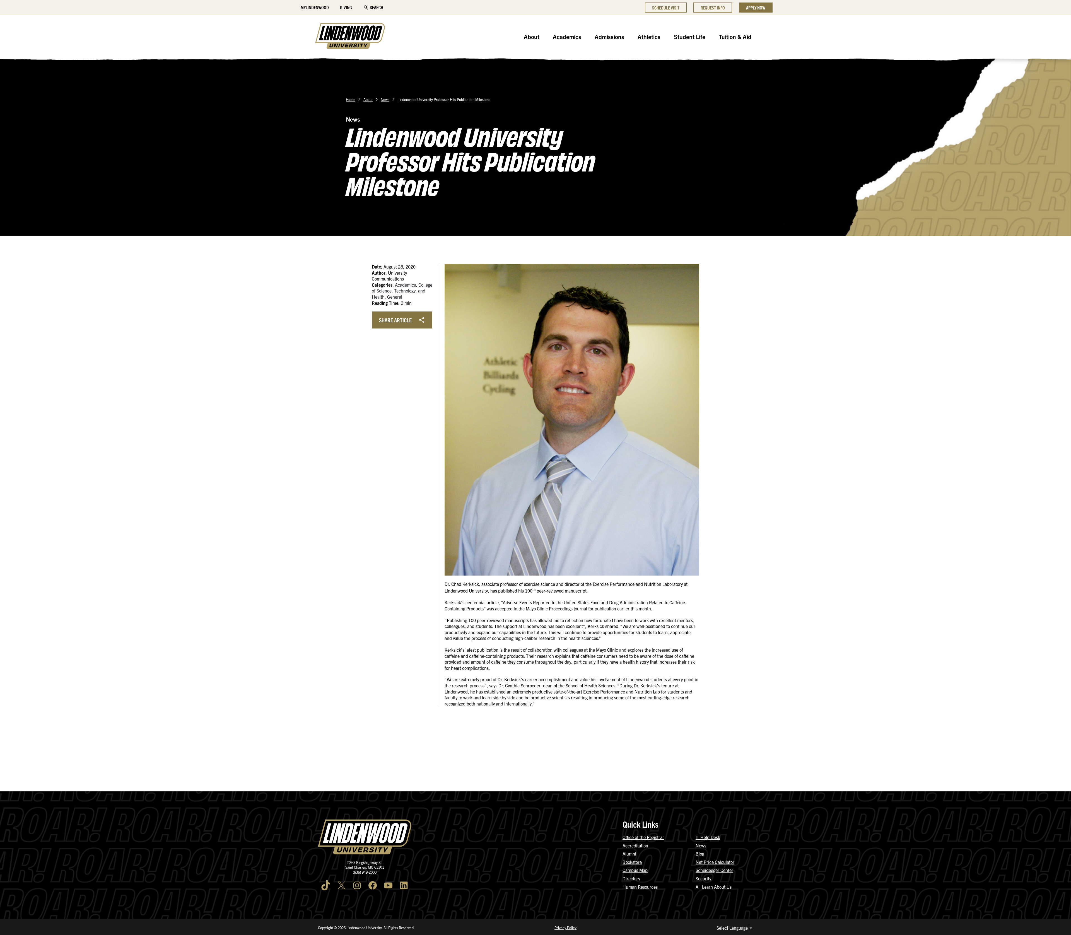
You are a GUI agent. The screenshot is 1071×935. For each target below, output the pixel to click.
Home (350, 99)
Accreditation (635, 845)
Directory (631, 878)
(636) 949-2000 (365, 872)
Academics (567, 36)
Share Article (395, 319)
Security (703, 878)
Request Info (713, 7)
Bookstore (632, 862)
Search (376, 7)
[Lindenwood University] (350, 36)
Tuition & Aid (735, 36)
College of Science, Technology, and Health (402, 290)
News (385, 99)
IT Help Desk (708, 837)
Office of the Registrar (643, 837)
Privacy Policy (565, 927)
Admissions (609, 36)
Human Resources (640, 887)
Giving (346, 7)
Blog (700, 853)
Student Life (689, 36)
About (531, 36)
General (394, 296)
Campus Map (635, 870)
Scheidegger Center (714, 870)
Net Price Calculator (715, 862)
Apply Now (755, 7)
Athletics (649, 36)
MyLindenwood (315, 7)
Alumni (629, 853)
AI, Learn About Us (714, 887)
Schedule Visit (665, 7)
